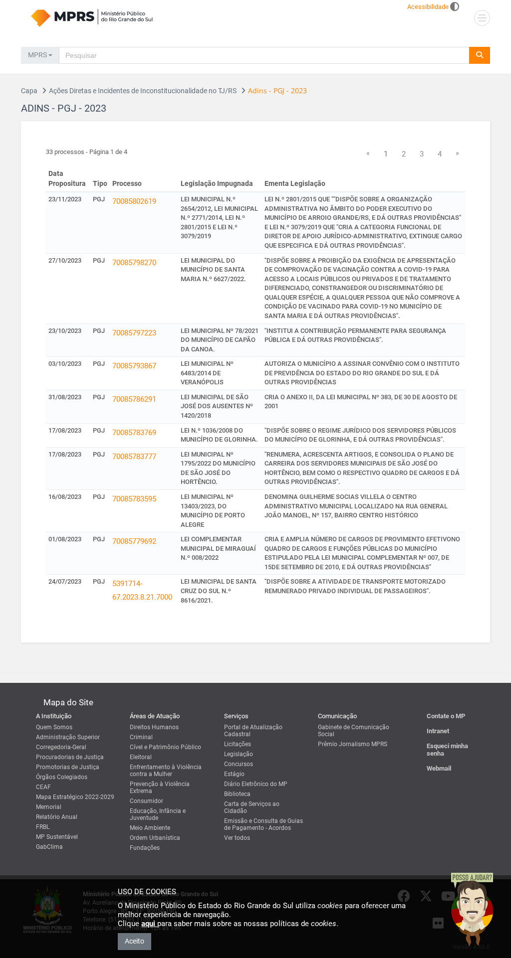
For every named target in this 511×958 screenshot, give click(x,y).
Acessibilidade (428, 6)
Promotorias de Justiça (67, 767)
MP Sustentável (57, 836)
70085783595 (134, 498)
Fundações (145, 847)
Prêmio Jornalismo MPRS (352, 744)
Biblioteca (237, 794)
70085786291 (134, 399)
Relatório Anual (56, 816)
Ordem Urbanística (155, 837)
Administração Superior (68, 737)
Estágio (234, 774)
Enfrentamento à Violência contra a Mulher (166, 771)
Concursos (238, 764)
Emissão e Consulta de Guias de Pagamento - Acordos (263, 824)
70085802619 (134, 201)
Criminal (141, 737)
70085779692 (134, 541)
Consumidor (146, 801)
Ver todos (237, 837)
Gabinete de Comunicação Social (353, 731)
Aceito (134, 941)
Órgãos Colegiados (61, 777)
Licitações (237, 744)
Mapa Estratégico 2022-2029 (75, 797)
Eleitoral (141, 757)
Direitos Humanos (154, 727)
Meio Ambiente (150, 827)
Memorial (48, 806)
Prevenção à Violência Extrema (160, 788)
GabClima (49, 846)
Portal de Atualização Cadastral (253, 731)
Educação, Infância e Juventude (158, 814)
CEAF (43, 787)
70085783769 (134, 432)
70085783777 (134, 456)
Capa (29, 91)
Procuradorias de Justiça (70, 757)
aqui (149, 923)
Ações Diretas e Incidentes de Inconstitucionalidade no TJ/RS (143, 91)
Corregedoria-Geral (61, 747)
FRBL (42, 826)
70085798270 (134, 262)
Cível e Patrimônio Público (165, 747)
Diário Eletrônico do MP (255, 784)
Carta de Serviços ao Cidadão (251, 807)
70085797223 (134, 332)
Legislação (238, 754)
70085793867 (134, 365)
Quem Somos (54, 727)
